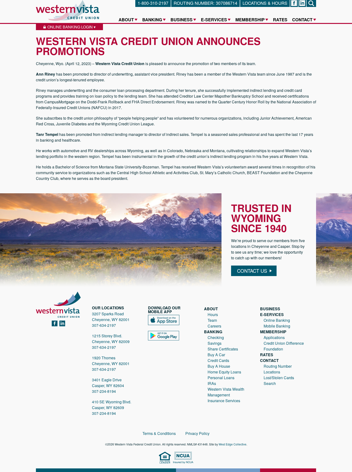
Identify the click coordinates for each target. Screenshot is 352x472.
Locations (272, 372)
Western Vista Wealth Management (226, 392)
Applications (274, 337)
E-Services (214, 20)
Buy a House (219, 366)
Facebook (54, 323)
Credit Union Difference (284, 343)
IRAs (212, 383)
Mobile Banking (277, 326)
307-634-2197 (104, 325)
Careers (214, 326)
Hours (213, 314)
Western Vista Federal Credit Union (67, 10)
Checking (216, 337)
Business (181, 20)
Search (270, 383)
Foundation (273, 349)
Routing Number (278, 366)
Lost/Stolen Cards (279, 377)
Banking (152, 20)
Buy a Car (216, 354)
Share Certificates (223, 349)
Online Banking (277, 320)
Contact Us (252, 270)
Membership (250, 20)
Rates (280, 20)
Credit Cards (218, 360)
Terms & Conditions (159, 433)
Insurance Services (224, 400)
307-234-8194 (104, 391)
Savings (214, 343)
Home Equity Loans (224, 372)
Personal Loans (221, 377)
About (126, 20)
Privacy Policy (197, 433)
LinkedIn (62, 323)
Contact (302, 20)
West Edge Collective (232, 444)
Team (212, 320)
